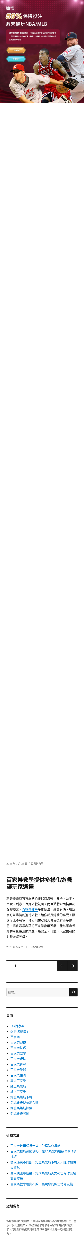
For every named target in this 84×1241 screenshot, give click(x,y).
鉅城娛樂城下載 (21, 1097)
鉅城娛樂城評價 (21, 1108)
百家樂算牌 (18, 1064)
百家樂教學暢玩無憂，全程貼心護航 (35, 1146)
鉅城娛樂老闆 (19, 1113)
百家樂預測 (18, 1075)
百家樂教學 (37, 863)
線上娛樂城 (18, 1086)
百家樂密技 (18, 1042)
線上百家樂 (18, 1092)
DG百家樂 (17, 1026)
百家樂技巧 (18, 1048)
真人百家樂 (18, 1081)
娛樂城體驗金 (19, 1031)
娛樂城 (47, 1221)
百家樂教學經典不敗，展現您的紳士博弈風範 (41, 1184)
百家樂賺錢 (18, 1070)
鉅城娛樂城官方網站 (17, 1221)
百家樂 (15, 1037)
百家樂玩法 (18, 1059)
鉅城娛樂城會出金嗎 (24, 1103)
